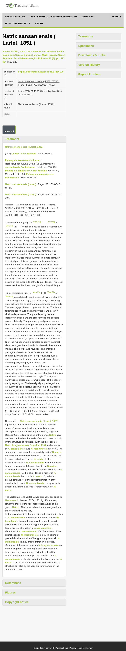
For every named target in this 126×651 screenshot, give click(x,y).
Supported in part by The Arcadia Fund (51, 648)
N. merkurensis (39, 448)
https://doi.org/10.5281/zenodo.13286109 (40, 71)
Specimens (86, 45)
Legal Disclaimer (85, 648)
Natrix (52, 435)
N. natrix (57, 452)
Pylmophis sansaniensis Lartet (22, 160)
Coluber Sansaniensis (23, 153)
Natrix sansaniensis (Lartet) (20, 184)
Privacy (72, 648)
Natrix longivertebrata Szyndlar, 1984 (25, 445)
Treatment (12, 139)
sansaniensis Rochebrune (19, 167)
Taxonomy (85, 36)
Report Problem (89, 74)
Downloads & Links (91, 55)
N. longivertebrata (48, 545)
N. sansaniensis (17, 448)
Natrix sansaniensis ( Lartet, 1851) (24, 146)
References (13, 583)
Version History (89, 64)
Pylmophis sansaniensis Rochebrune (26, 170)
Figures (10, 592)
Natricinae (10, 500)
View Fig (37, 222)
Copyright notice (17, 602)
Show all (9, 131)
